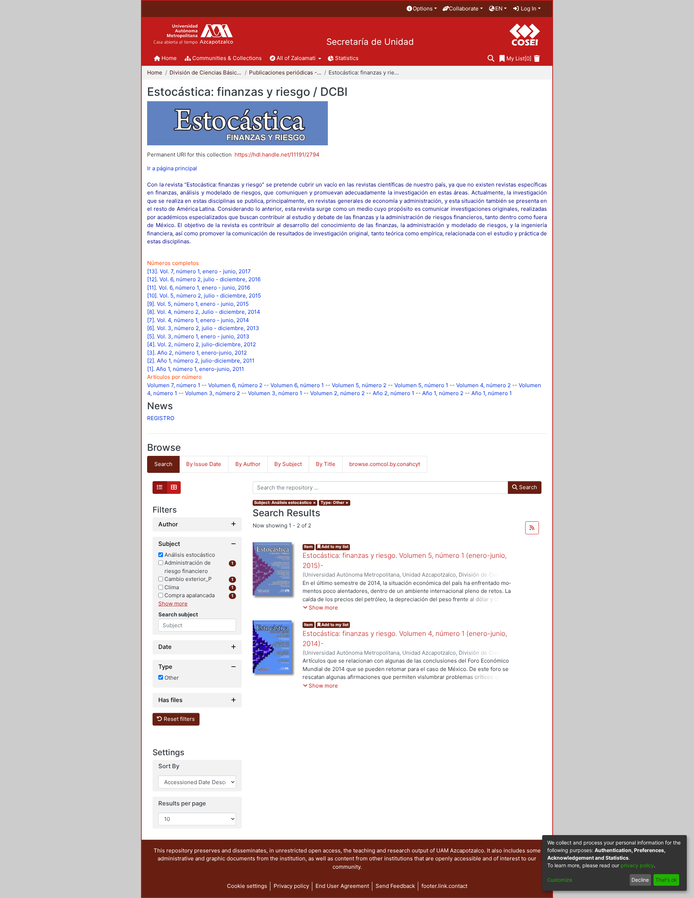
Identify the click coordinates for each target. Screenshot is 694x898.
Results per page (182, 803)
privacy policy (637, 865)
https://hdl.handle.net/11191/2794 (277, 154)
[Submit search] (491, 59)
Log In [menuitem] (527, 8)
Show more (173, 603)
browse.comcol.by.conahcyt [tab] (384, 464)
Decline (640, 880)
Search (527, 487)
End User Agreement (342, 885)
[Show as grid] (174, 487)
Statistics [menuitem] (347, 58)
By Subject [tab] (288, 464)
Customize (559, 880)
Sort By (168, 766)
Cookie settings (247, 885)
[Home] (193, 34)
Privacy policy (291, 885)
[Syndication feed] (532, 527)
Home (154, 72)
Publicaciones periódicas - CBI (285, 72)
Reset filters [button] (178, 718)
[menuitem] (421, 9)
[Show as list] (160, 487)
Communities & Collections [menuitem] (227, 58)
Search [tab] (163, 464)
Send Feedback (395, 885)
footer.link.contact (444, 885)
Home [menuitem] (169, 58)
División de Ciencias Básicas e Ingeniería (206, 72)
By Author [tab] (248, 464)
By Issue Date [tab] (203, 464)
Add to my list (334, 546)
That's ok (666, 880)
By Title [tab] (325, 464)
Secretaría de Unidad (370, 42)
